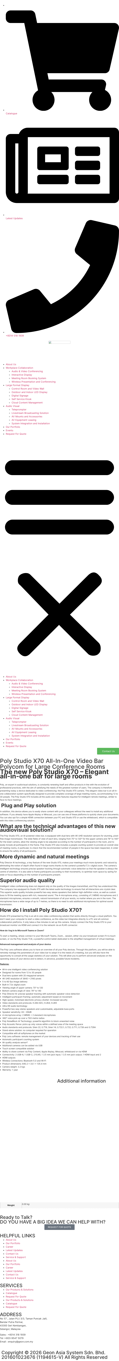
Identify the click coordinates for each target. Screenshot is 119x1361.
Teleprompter (19, 409)
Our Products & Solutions (19, 1289)
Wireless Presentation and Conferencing (34, 381)
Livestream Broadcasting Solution (30, 413)
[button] (59, 555)
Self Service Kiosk (21, 399)
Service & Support (16, 1257)
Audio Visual (12, 406)
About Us (11, 364)
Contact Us (12, 1253)
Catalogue (11, 1293)
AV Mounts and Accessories (27, 416)
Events (9, 430)
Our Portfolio (13, 426)
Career (9, 1246)
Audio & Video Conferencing (27, 371)
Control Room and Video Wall (28, 388)
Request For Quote (16, 433)
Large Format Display (17, 385)
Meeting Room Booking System (29, 378)
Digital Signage (20, 395)
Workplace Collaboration (19, 367)
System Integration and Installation (31, 423)
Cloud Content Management (27, 402)
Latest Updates (14, 1250)
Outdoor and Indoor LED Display (29, 392)
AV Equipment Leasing (24, 419)
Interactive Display (22, 374)
